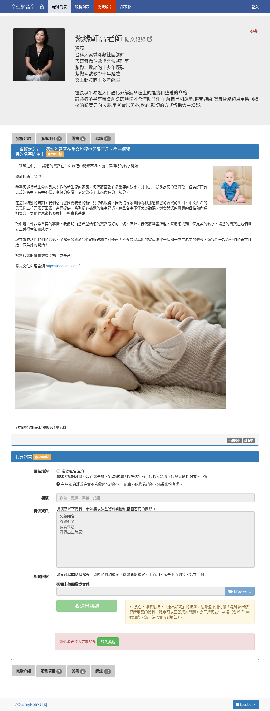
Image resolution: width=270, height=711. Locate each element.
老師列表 (59, 6)
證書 (78, 138)
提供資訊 (41, 510)
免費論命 (105, 6)
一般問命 (234, 440)
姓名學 (248, 440)
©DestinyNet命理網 (31, 704)
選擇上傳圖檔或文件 (73, 584)
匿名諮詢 (41, 470)
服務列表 (82, 6)
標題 (45, 497)
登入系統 (108, 641)
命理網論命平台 (27, 6)
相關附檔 (41, 576)
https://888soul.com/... (64, 265)
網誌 (102, 138)
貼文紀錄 (136, 39)
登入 (255, 6)
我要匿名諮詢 (73, 470)
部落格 (125, 6)
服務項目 (50, 138)
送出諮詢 (89, 605)
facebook (247, 704)
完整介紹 (23, 138)
